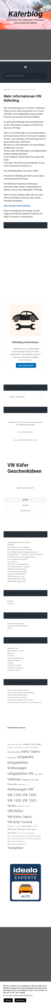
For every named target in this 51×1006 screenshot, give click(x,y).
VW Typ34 (11, 833)
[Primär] (25, 67)
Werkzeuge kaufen (34, 836)
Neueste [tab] (25, 505)
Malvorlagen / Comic (15, 651)
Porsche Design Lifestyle (17, 571)
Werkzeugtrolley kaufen (16, 581)
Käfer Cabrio (30, 751)
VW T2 (9, 628)
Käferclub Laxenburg (15, 623)
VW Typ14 (32, 829)
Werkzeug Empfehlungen (16, 838)
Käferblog (25, 14)
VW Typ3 (11, 829)
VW (30, 789)
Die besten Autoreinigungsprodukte (21, 557)
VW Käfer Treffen (13, 826)
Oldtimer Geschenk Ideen (17, 569)
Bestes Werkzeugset (14, 744)
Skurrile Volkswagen (15, 658)
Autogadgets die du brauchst (18, 542)
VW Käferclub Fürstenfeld (17, 626)
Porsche (10, 656)
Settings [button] (8, 1000)
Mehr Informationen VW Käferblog (20, 693)
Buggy (26, 744)
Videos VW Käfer (13, 660)
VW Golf (21, 806)
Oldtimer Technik (30, 780)
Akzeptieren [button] (20, 1000)
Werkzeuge (31, 833)
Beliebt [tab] (25, 500)
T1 (27, 784)
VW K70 (27, 806)
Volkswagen (17, 789)
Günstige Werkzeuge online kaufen (26, 747)
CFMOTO (10, 545)
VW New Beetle (26, 826)
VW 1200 (14, 795)
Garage (10, 747)
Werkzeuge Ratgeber (33, 838)
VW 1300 (29, 795)
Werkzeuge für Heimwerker (17, 836)
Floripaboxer (12, 562)
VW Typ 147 (21, 833)
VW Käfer (15, 811)
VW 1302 (10, 604)
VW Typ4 (21, 829)
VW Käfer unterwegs (15, 668)
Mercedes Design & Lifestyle (18, 567)
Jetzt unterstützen (26, 365)
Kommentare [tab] (25, 511)
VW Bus (10, 663)
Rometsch (21, 784)
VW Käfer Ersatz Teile (16, 576)
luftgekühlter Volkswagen (17, 765)
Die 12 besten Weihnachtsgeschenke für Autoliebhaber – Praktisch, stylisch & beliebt (25, 553)
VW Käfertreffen (13, 670)
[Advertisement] (25, 45)
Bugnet (10, 601)
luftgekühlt (25, 757)
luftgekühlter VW (20, 774)
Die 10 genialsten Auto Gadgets (19, 550)
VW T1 (35, 826)
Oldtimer (10, 653)
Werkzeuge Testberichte (16, 841)
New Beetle (38, 774)
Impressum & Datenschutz (17, 690)
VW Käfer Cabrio (19, 817)
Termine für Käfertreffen (17, 695)
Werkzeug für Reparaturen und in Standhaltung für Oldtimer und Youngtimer (24, 701)
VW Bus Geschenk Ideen (16, 574)
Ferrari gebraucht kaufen (17, 559)
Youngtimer (15, 848)
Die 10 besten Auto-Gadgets (18, 547)
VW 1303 (29, 801)
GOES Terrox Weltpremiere (17, 564)
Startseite (7, 89)
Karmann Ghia (13, 752)
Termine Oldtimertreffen (17, 697)
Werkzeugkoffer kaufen (16, 579)
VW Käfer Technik (14, 665)
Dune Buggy (35, 744)
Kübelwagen (11, 758)
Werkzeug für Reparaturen (16, 844)
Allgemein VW (12, 648)
